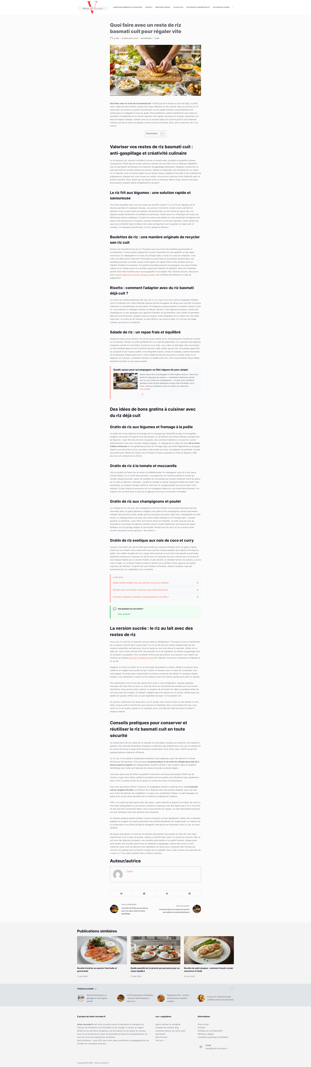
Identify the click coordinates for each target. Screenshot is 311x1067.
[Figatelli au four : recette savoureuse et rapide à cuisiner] (161, 998)
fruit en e (160, 1040)
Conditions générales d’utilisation (127, 7)
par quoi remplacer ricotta (141, 658)
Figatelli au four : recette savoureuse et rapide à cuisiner (178, 998)
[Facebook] (121, 893)
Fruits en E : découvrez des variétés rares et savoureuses (220, 998)
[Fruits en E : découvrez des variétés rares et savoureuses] (201, 998)
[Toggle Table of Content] (161, 134)
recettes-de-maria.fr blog (167, 1027)
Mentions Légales (163, 7)
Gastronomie (146, 38)
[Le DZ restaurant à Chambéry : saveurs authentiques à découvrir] (121, 998)
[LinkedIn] (189, 893)
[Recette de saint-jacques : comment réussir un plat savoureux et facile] (209, 950)
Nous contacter (124, 614)
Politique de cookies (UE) (223, 7)
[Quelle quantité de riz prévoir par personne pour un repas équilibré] (155, 950)
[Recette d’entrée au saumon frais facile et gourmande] (102, 950)
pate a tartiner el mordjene (168, 1024)
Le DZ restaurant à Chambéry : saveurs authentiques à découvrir (140, 998)
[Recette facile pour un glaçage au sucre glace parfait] (80, 998)
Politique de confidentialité (198, 7)
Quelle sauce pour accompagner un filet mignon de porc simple (150, 369)
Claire (129, 871)
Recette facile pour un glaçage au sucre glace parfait (97, 998)
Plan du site (178, 7)
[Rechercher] (233, 7)
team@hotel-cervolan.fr (216, 1048)
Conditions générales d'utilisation (213, 1037)
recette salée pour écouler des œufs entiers (135, 274)
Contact (148, 7)
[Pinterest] (167, 893)
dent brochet (161, 1037)
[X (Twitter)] (144, 893)
